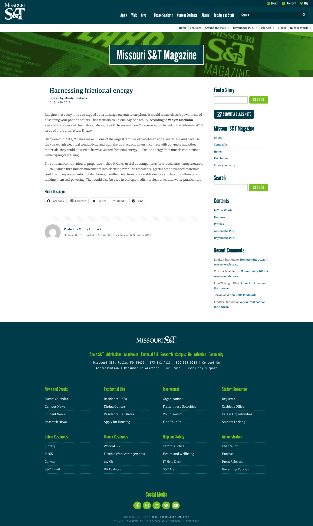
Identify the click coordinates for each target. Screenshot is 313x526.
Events (274, 3)
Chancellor (230, 446)
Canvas (50, 462)
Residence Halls (115, 399)
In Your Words (299, 28)
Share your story (224, 165)
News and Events (56, 389)
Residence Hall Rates (119, 414)
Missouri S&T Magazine (156, 54)
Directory (291, 3)
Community (215, 354)
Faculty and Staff (224, 15)
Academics (131, 354)
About (218, 138)
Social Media (156, 494)
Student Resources (234, 389)
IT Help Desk (172, 462)
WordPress (192, 521)
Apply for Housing (117, 422)
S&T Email (52, 469)
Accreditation (107, 368)
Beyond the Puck (243, 28)
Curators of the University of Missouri (154, 521)
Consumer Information (141, 368)
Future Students (163, 15)
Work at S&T (113, 446)
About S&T (97, 354)
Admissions (114, 354)
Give (143, 15)
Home (183, 28)
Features (195, 28)
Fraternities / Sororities (179, 407)
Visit (134, 15)
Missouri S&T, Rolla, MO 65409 (118, 363)
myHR (108, 462)
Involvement (171, 389)
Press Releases (232, 462)
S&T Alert (170, 469)
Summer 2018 (142, 235)
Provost (227, 454)
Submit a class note (236, 114)
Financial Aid (149, 354)
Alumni (205, 15)
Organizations (173, 399)
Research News (56, 422)
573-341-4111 (160, 363)
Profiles (266, 28)
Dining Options (115, 407)
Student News (55, 414)
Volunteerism (172, 414)
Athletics (200, 354)
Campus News (55, 407)
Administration (232, 437)
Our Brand (172, 368)
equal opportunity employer (170, 517)
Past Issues (221, 158)
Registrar (228, 399)
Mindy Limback (75, 98)
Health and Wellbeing (178, 454)
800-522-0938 (186, 363)
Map (306, 3)
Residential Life (114, 389)
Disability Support (201, 368)
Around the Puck (215, 28)
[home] (28, 12)
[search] (304, 15)
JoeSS (49, 454)
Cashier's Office (233, 407)
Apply (123, 15)
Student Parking (233, 422)
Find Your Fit (172, 422)
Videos (282, 28)
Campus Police (173, 446)
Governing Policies (235, 469)
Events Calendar (56, 399)
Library (50, 446)
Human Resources (116, 437)
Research (126, 235)
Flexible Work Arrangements (124, 454)
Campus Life (183, 354)
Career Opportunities (237, 414)
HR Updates (112, 469)
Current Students (187, 15)
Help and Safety (173, 437)
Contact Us (221, 145)
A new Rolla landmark (241, 295)
